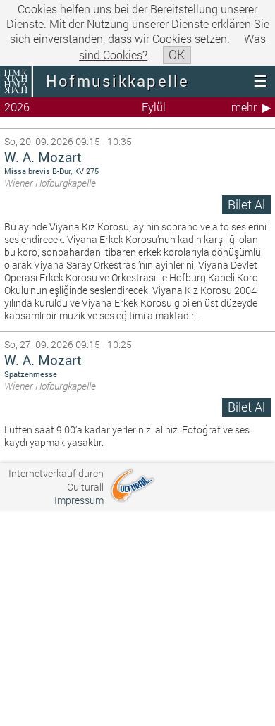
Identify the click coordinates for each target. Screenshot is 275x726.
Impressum (79, 500)
